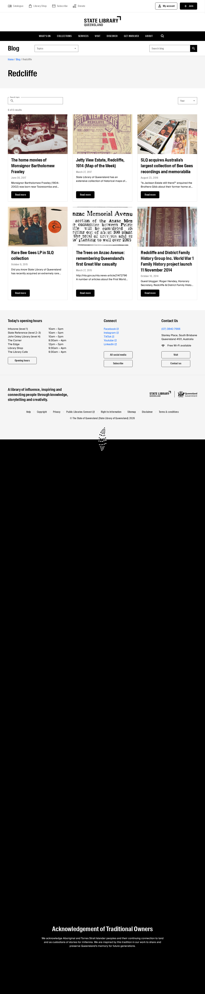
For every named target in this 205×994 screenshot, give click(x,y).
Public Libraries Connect (79, 412)
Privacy (56, 412)
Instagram (110, 333)
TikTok (107, 337)
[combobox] (56, 48)
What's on (45, 36)
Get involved (131, 36)
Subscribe (60, 6)
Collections (64, 36)
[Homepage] (160, 394)
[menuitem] (45, 36)
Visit (97, 36)
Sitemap (131, 412)
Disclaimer (147, 412)
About (149, 36)
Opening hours (22, 360)
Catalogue (15, 6)
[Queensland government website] (187, 394)
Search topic (15, 97)
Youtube (109, 340)
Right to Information (111, 412)
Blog (13, 48)
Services (83, 36)
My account (166, 6)
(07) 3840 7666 (170, 329)
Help (28, 412)
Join (188, 6)
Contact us (175, 363)
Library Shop (37, 6)
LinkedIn (109, 344)
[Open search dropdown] (162, 36)
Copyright (42, 412)
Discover (112, 36)
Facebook (110, 329)
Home (11, 59)
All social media (118, 354)
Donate (79, 6)
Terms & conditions (169, 412)
